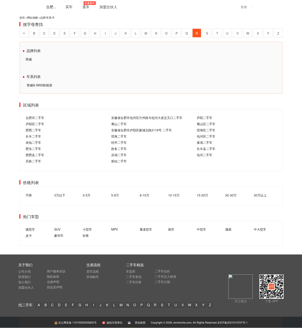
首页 (22, 17)
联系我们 (24, 276)
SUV (57, 229)
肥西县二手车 (35, 155)
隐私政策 (53, 276)
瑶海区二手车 (206, 130)
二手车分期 (162, 281)
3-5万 (86, 195)
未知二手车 (33, 142)
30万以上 (260, 195)
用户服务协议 (56, 271)
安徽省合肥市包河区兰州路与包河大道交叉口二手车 (146, 117)
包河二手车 (204, 155)
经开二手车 (119, 142)
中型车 (201, 229)
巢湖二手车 (204, 142)
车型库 (130, 271)
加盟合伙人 (26, 287)
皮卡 (29, 235)
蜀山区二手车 (206, 124)
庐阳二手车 (204, 117)
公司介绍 (24, 271)
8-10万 (144, 195)
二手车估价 (162, 271)
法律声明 (53, 281)
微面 (228, 229)
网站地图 (32, 17)
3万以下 (59, 195)
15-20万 (202, 195)
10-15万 (174, 195)
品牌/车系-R (47, 17)
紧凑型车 (146, 229)
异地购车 (92, 276)
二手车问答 (133, 282)
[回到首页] (29, 6)
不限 (29, 195)
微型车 (30, 229)
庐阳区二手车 (35, 124)
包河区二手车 (206, 136)
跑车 (171, 229)
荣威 (29, 59)
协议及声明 (54, 287)
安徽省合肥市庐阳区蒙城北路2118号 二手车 (141, 130)
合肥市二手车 (35, 117)
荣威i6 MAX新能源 (39, 85)
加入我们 (24, 282)
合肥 (49, 6)
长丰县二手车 (206, 148)
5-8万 (115, 195)
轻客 (86, 235)
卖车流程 (92, 271)
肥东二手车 (33, 148)
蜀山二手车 (119, 124)
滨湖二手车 (119, 155)
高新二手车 (33, 161)
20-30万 (231, 195)
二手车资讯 (133, 276)
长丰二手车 (33, 136)
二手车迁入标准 (165, 276)
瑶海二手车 (119, 136)
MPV (114, 229)
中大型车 (260, 229)
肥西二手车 (33, 130)
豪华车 (58, 235)
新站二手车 (119, 161)
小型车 (87, 229)
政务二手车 (119, 148)
